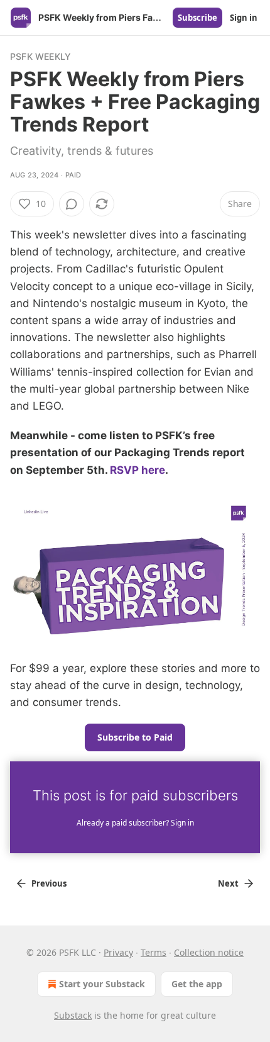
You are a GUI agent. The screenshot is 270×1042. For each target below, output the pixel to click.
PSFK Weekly (40, 56)
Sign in (243, 17)
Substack (73, 1015)
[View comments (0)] (71, 203)
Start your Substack (102, 984)
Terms (153, 952)
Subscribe (197, 17)
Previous (49, 883)
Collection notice (209, 952)
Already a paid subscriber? (135, 822)
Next (228, 883)
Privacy (118, 952)
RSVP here (137, 470)
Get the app (196, 984)
